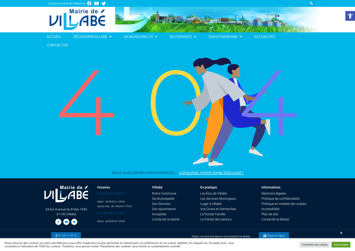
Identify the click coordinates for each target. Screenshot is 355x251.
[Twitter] (104, 3)
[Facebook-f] (58, 222)
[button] (350, 16)
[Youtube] (96, 3)
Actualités (264, 36)
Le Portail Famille (212, 214)
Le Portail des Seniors (215, 219)
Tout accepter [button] (341, 244)
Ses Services (181, 36)
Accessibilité (270, 209)
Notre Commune (164, 193)
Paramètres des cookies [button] (314, 244)
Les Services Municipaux (218, 199)
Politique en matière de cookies (283, 204)
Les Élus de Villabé (213, 193)
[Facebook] (89, 3)
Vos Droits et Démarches (218, 209)
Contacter (57, 45)
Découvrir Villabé (90, 36)
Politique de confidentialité (280, 199)
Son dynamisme (164, 209)
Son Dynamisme (223, 36)
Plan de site (269, 214)
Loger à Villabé (211, 204)
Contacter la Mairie (166, 219)
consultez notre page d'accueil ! (211, 172)
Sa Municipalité (138, 36)
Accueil (54, 36)
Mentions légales (273, 193)
